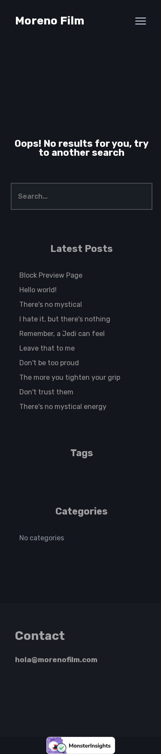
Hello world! (38, 290)
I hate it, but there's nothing (64, 319)
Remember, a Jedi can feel (62, 334)
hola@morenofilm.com (56, 659)
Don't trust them (46, 392)
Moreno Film (49, 20)
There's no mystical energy (62, 407)
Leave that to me (47, 348)
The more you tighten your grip (69, 377)
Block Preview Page (50, 275)
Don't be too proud (49, 363)
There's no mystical (50, 304)
